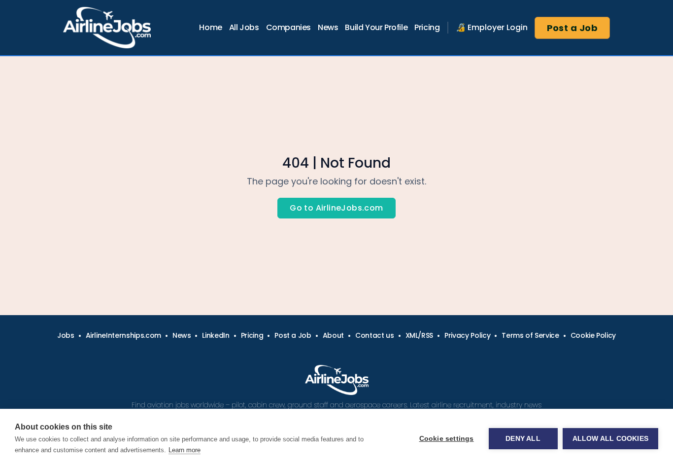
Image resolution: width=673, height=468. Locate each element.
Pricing (426, 27)
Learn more (184, 450)
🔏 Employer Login (492, 27)
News (328, 27)
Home (210, 27)
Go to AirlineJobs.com (336, 208)
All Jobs (244, 27)
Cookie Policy (593, 335)
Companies (288, 27)
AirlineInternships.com (123, 335)
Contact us (374, 335)
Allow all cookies (610, 438)
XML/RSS (419, 335)
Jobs (65, 335)
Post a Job (572, 28)
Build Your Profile (376, 27)
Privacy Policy (467, 335)
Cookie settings (446, 438)
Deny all (522, 438)
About (333, 335)
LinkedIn (215, 335)
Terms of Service (530, 335)
